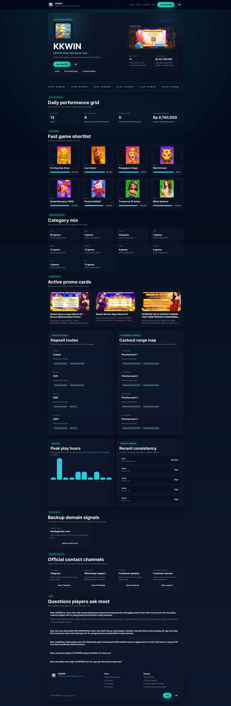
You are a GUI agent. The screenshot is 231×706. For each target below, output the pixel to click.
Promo (138, 5)
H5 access (108, 680)
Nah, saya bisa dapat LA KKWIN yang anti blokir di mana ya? (80, 653)
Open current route (70, 543)
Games (131, 5)
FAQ (153, 5)
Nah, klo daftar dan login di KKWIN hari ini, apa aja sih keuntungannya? (86, 661)
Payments (146, 5)
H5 (179, 5)
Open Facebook (132, 585)
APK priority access (112, 677)
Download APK (166, 5)
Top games (108, 684)
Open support (167, 585)
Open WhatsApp (98, 585)
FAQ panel (108, 687)
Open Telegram (64, 585)
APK (167, 695)
